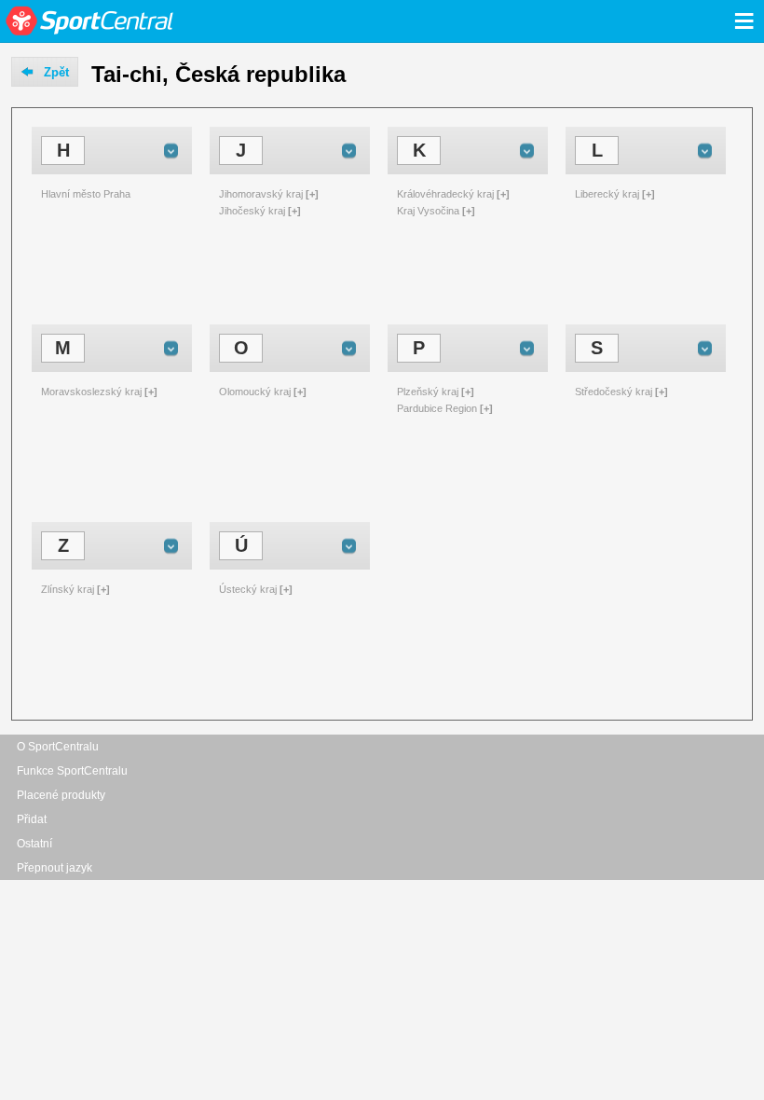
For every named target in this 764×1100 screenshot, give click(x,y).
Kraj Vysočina (428, 210)
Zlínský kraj (67, 589)
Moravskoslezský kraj (91, 391)
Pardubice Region (437, 408)
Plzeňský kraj (427, 391)
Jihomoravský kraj (261, 193)
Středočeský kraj (613, 391)
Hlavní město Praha (85, 193)
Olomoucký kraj (255, 391)
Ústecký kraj (248, 589)
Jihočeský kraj (252, 210)
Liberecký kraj (607, 193)
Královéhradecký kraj (445, 193)
